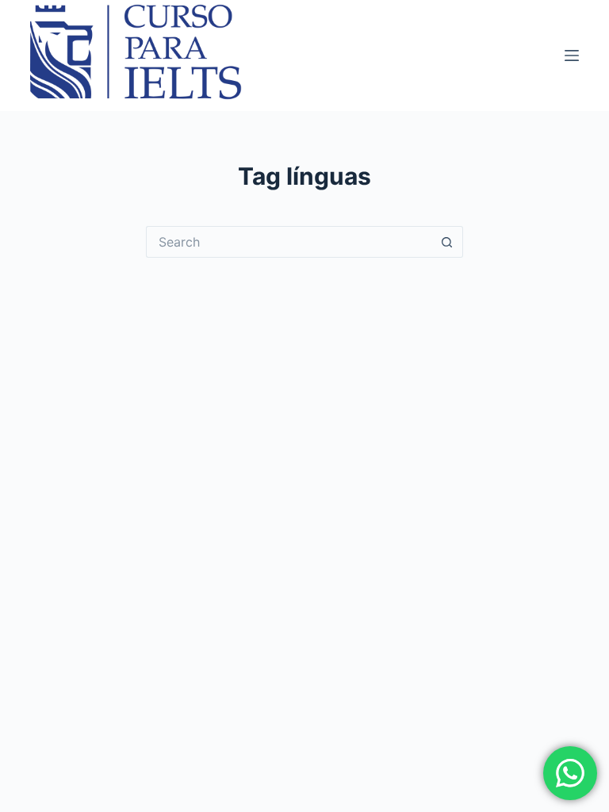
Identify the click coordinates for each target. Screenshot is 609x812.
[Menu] (572, 55)
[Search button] (447, 242)
